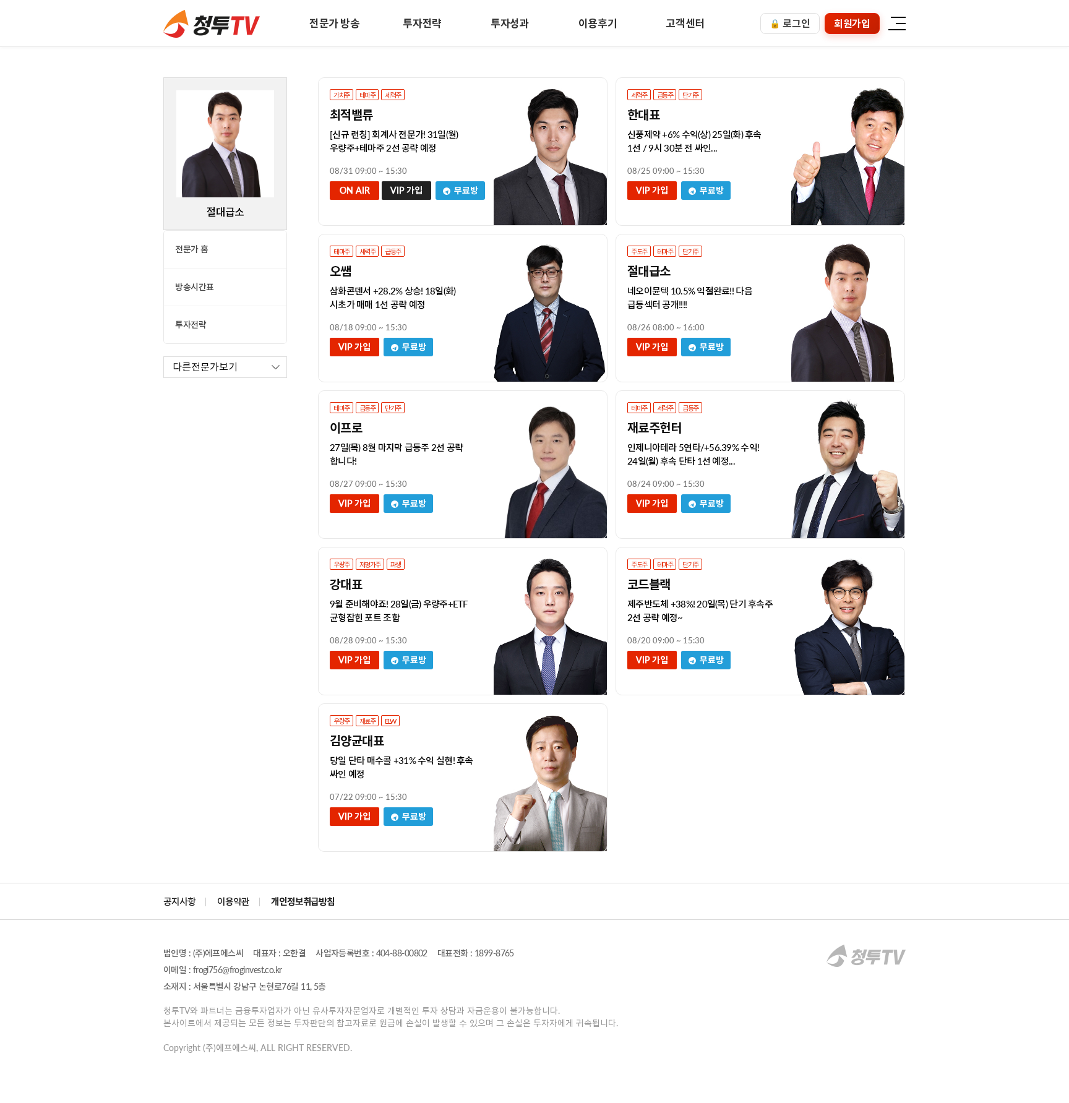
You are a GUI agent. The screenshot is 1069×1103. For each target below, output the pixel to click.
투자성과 (510, 23)
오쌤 (340, 271)
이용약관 (233, 901)
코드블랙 (649, 584)
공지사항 (179, 901)
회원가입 (852, 23)
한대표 (643, 114)
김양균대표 (357, 740)
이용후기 (597, 23)
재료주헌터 (654, 427)
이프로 (346, 427)
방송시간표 (194, 286)
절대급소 (649, 271)
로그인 (790, 23)
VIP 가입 (406, 190)
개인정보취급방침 (303, 901)
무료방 (465, 190)
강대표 (346, 584)
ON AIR (355, 190)
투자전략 (422, 23)
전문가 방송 (334, 23)
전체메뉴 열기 (896, 23)
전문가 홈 (191, 249)
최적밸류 (351, 114)
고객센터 (685, 23)
